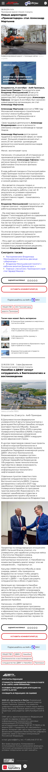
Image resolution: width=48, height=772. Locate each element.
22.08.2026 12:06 (7, 365)
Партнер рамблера (21, 760)
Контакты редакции (12, 679)
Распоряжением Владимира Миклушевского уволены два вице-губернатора (20, 259)
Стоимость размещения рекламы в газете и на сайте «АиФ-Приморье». (23, 683)
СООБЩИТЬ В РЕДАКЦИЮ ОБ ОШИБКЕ (19, 693)
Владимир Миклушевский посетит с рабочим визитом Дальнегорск (22, 265)
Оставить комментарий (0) (24, 289)
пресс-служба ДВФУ (10, 411)
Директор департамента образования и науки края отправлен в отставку (28, 344)
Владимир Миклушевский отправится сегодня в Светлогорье (25, 352)
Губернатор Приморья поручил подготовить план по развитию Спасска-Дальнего (27, 330)
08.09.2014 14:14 (7, 9)
